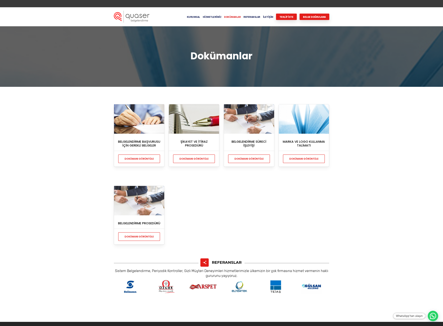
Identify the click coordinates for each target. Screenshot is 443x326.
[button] (433, 316)
